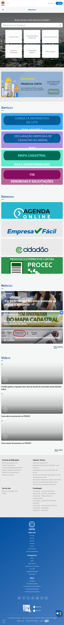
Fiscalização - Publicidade (41, 508)
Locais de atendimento (32, 551)
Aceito (30, 623)
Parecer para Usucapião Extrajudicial (44, 484)
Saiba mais (50, 619)
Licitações (32, 581)
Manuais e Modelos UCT (40, 463)
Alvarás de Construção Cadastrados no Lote (46, 475)
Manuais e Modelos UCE (9, 463)
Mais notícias (58, 347)
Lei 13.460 (32, 569)
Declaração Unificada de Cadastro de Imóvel (47, 480)
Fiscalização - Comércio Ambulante (44, 491)
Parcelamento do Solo (40, 477)
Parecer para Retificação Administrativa (45, 482)
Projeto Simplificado (8, 465)
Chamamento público (32, 583)
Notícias (32, 538)
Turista (32, 546)
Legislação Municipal (32, 571)
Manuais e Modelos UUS (10, 491)
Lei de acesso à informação (32, 566)
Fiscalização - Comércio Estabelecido (44, 493)
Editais (4, 493)
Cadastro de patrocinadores (32, 591)
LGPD (32, 561)
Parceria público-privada (32, 589)
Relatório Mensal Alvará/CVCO (11, 470)
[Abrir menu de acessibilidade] (4, 621)
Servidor (32, 541)
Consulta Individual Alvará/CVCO (12, 468)
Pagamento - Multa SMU (40, 510)
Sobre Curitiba (32, 549)
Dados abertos (32, 563)
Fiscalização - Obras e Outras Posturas (45, 505)
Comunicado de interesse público (32, 586)
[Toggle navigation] (3, 10)
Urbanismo (32, 9)
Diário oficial (32, 574)
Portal (32, 558)
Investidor (32, 543)
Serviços (32, 535)
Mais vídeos (59, 450)
